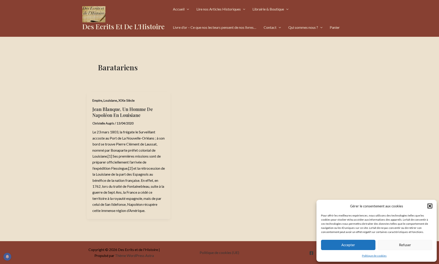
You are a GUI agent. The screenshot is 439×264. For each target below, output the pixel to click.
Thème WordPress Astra (134, 255)
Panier (335, 27)
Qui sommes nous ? (303, 27)
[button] (430, 206)
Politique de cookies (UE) (219, 252)
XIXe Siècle (126, 100)
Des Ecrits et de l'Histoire (123, 26)
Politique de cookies (374, 255)
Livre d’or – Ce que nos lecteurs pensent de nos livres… (214, 27)
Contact (270, 27)
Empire (97, 100)
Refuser (405, 245)
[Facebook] (311, 253)
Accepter (348, 245)
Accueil (179, 9)
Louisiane (110, 100)
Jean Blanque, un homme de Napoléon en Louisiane (122, 112)
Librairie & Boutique (268, 9)
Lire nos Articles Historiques (218, 9)
